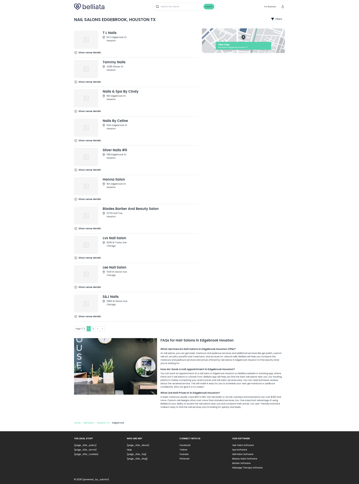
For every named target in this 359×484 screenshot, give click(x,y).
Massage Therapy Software (247, 467)
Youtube (184, 454)
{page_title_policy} (85, 445)
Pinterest (185, 458)
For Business (270, 6)
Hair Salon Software (243, 445)
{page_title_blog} (137, 458)
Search (208, 6)
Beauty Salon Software (244, 458)
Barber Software (241, 463)
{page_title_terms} (85, 449)
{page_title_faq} (136, 454)
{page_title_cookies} (86, 454)
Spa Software (239, 449)
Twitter (183, 449)
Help (129, 449)
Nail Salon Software (242, 454)
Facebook (185, 445)
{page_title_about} (138, 445)
